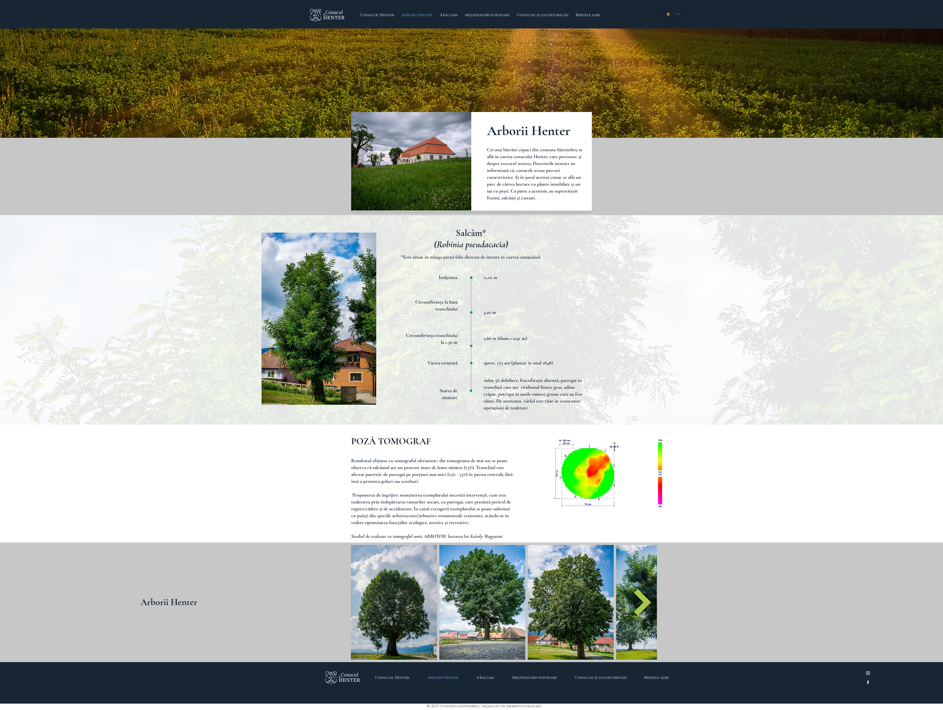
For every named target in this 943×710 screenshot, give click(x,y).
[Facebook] (868, 682)
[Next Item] (642, 602)
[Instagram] (868, 673)
